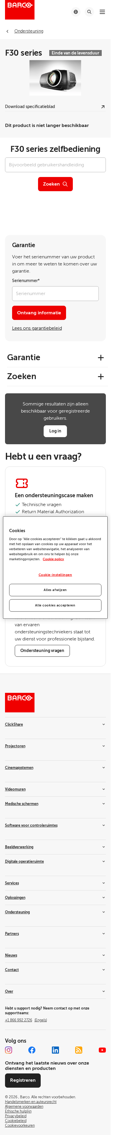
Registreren (23, 1080)
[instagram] (8, 1050)
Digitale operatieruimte (24, 861)
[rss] (78, 1050)
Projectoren (15, 746)
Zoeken (51, 184)
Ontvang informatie (39, 312)
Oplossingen (15, 898)
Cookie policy (53, 559)
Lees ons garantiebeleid (37, 328)
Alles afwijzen (55, 590)
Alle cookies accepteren (55, 605)
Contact (12, 970)
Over (9, 991)
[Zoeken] (89, 12)
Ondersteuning (17, 912)
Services (12, 883)
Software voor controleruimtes (31, 825)
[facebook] (31, 1050)
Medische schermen (21, 804)
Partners (12, 934)
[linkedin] (55, 1050)
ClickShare (14, 724)
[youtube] (102, 1050)
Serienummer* (26, 280)
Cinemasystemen (19, 768)
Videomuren (15, 789)
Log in (55, 431)
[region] (55, 567)
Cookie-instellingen (55, 575)
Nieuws (11, 955)
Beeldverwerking (19, 847)
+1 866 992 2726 (26, 1020)
